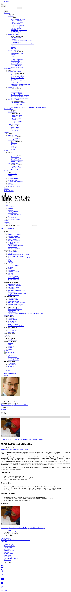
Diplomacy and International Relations (21, 40)
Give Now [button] (7, 370)
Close (6, 11)
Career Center (8, 547)
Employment (7, 560)
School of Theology (16, 121)
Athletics (6, 132)
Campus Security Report (11, 558)
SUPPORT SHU (9, 191)
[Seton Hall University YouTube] (3, 579)
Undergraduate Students (14, 71)
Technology (7, 549)
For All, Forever (15, 166)
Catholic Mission (8, 109)
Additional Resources (13, 50)
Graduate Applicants (16, 104)
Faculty (13, 56)
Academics (7, 13)
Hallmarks (10, 175)
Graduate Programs (16, 20)
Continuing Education (17, 22)
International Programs (17, 33)
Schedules (14, 143)
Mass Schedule (15, 127)
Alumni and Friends (13, 153)
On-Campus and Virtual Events (19, 81)
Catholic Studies (15, 119)
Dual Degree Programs (17, 25)
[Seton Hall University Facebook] (3, 567)
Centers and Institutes (17, 59)
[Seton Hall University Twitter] (3, 571)
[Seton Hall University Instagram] (2, 587)
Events (6, 188)
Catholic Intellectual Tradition (19, 123)
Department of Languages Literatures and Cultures (14, 405)
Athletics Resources (13, 140)
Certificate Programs (16, 27)
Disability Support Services (11, 557)
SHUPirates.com (15, 138)
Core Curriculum (15, 61)
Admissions (7, 68)
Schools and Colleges (13, 34)
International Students (13, 99)
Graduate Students (13, 87)
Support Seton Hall (13, 163)
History (10, 183)
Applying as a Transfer (17, 78)
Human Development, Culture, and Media (22, 44)
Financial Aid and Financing (19, 96)
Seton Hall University (10, 373)
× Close (3, 6)
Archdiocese (14, 130)
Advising (13, 54)
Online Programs (15, 23)
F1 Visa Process (15, 105)
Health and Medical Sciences (19, 42)
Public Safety (7, 555)
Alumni (6, 150)
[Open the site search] (1, 3)
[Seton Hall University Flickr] (2, 583)
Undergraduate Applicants (18, 102)
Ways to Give (15, 169)
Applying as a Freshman (17, 76)
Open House (14, 82)
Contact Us (4, 541)
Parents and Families (9, 546)
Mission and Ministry (17, 115)
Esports (13, 149)
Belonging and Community (15, 181)
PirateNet (6, 189)
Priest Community (16, 118)
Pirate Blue (14, 146)
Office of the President (14, 186)
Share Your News (16, 158)
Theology (13, 48)
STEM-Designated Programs (19, 30)
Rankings (10, 177)
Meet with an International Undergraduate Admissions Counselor (29, 107)
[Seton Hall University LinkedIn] (2, 575)
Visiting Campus (8, 553)
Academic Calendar (16, 64)
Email (4, 409)
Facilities (13, 147)
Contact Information (16, 93)
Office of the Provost (17, 67)
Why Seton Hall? (16, 167)
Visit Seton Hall (12, 184)
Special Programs (16, 28)
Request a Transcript (16, 161)
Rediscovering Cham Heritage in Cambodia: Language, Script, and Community (23, 439)
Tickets (13, 144)
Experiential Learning (17, 53)
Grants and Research (16, 65)
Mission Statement (13, 178)
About (6, 171)
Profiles (6, 375)
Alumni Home (15, 157)
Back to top (4, 590)
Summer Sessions (16, 31)
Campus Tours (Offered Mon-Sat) (20, 84)
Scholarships (14, 79)
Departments (14, 57)
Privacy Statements (6, 538)
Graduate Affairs (15, 90)
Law (12, 45)
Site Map (6, 552)
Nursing (13, 47)
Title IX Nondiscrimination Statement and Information (15, 540)
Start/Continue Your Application (20, 95)
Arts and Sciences (16, 37)
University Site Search (10, 225)
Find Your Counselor (17, 85)
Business (13, 39)
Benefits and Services (17, 160)
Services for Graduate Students (19, 98)
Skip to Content (5, 1)
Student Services (12, 180)
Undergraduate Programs (18, 19)
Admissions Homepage (17, 75)
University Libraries (16, 62)
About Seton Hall (12, 174)
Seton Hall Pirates (12, 135)
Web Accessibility (9, 550)
